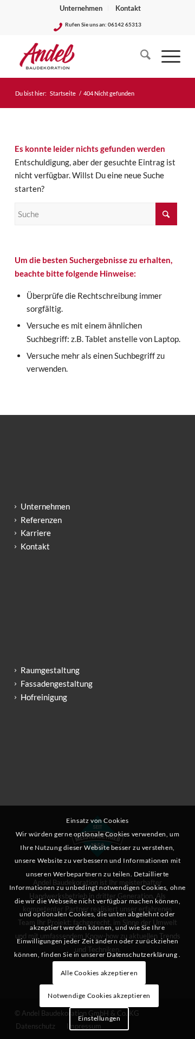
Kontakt (128, 8)
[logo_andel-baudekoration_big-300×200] (81, 56)
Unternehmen (81, 8)
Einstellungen (99, 1018)
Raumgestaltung (50, 670)
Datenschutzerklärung (143, 954)
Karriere (36, 533)
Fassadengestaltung (57, 683)
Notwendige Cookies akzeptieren (99, 995)
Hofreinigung (44, 697)
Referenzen (41, 520)
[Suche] (140, 56)
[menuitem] (81, 8)
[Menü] (165, 56)
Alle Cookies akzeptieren (99, 973)
